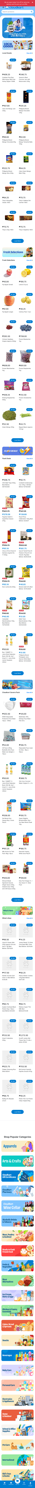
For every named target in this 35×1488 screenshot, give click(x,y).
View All (29, 53)
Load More (17, 241)
